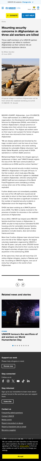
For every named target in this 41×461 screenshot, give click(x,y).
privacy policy (24, 446)
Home (4, 22)
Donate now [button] (8, 366)
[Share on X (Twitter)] (17, 285)
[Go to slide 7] (26, 346)
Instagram (8, 381)
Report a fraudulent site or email (14, 426)
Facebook (3, 381)
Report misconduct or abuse (12, 423)
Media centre (7, 419)
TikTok (23, 381)
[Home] (12, 8)
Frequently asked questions (12, 412)
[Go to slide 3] (18, 346)
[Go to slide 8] (29, 346)
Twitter (13, 381)
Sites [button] (38, 9)
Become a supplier (9, 430)
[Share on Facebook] (23, 285)
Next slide (37, 313)
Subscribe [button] (7, 401)
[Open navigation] (3, 8)
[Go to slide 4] (20, 346)
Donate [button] (34, 9)
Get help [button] (29, 15)
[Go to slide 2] (16, 346)
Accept (20, 456)
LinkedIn (28, 381)
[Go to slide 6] (24, 346)
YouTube (18, 381)
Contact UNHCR (8, 416)
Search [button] (29, 9)
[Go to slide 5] (22, 346)
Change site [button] (26, 2)
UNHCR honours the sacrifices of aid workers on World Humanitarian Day (20, 337)
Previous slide (4, 313)
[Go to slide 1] (13, 346)
